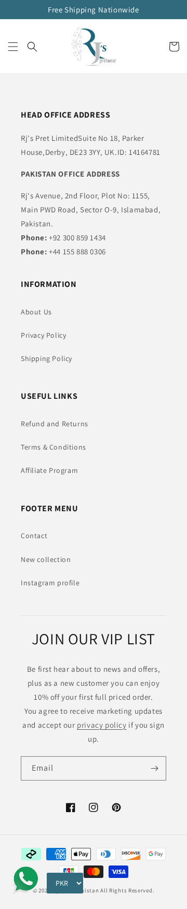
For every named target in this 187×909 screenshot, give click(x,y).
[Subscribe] (154, 768)
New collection (46, 559)
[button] (13, 46)
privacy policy (101, 725)
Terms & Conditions (53, 447)
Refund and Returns (54, 423)
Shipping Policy (46, 358)
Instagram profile (50, 582)
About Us (36, 311)
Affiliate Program (49, 470)
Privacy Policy (43, 335)
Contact (34, 535)
